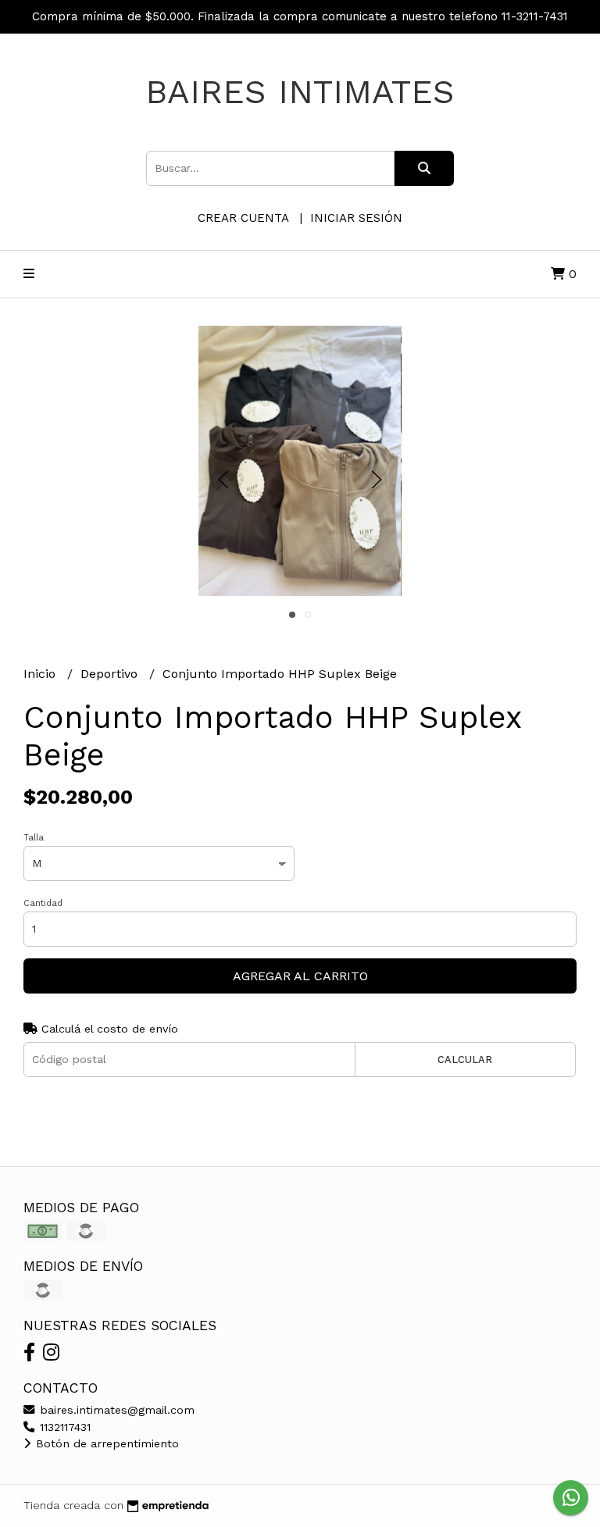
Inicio (41, 673)
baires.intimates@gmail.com (115, 1410)
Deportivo (110, 673)
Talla (33, 838)
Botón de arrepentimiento (105, 1443)
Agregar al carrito (300, 976)
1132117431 (63, 1427)
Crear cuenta (243, 218)
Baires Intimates (300, 91)
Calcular (465, 1059)
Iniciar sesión (356, 218)
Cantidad (42, 903)
